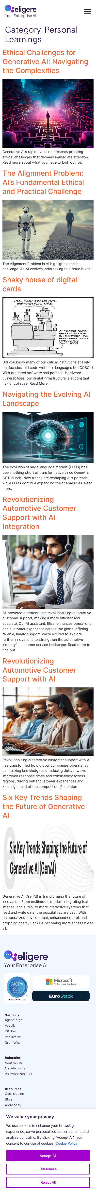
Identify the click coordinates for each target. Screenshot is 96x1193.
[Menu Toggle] (87, 11)
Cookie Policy (66, 1143)
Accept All (48, 1156)
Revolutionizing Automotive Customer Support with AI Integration (39, 513)
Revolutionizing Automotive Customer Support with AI (39, 670)
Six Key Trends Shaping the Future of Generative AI (43, 806)
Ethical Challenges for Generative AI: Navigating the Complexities (45, 61)
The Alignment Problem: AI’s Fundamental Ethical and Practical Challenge (43, 182)
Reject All (48, 1182)
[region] (48, 1151)
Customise (48, 1169)
